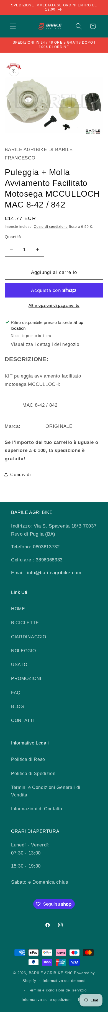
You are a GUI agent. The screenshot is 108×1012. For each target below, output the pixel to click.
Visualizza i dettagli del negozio (45, 344)
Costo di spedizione (51, 226)
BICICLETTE (25, 622)
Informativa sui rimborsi (64, 981)
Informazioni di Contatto (36, 808)
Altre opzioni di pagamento (54, 305)
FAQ (15, 692)
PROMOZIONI (26, 678)
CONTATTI (23, 720)
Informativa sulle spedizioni (47, 1000)
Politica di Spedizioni (34, 773)
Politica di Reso (28, 759)
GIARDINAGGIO (28, 636)
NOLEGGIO (23, 650)
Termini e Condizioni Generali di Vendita (45, 791)
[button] (13, 26)
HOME (18, 608)
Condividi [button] (20, 474)
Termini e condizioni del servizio (57, 990)
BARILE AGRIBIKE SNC (51, 973)
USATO (19, 664)
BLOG (17, 706)
